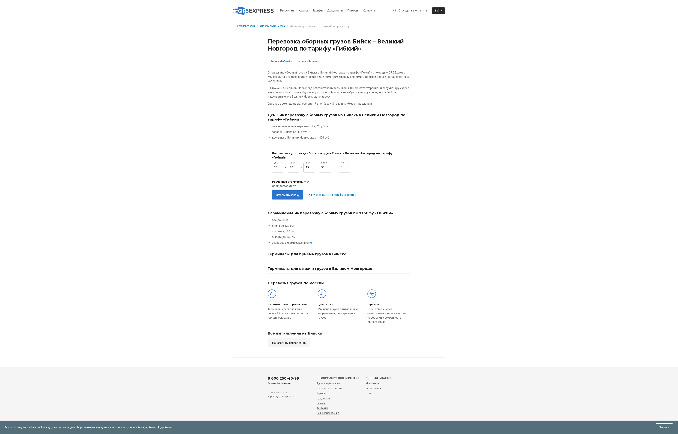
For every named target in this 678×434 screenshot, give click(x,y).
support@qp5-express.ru (281, 396)
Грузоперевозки (245, 26)
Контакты (369, 10)
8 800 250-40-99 (283, 378)
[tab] (281, 61)
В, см (308, 163)
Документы (335, 10)
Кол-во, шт (344, 163)
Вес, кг (324, 163)
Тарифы (318, 10)
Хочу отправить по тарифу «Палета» (332, 195)
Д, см (276, 163)
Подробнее (164, 427)
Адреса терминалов (328, 383)
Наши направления (328, 413)
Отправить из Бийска (272, 26)
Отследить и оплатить (413, 10)
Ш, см (293, 163)
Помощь (353, 10)
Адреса (303, 10)
